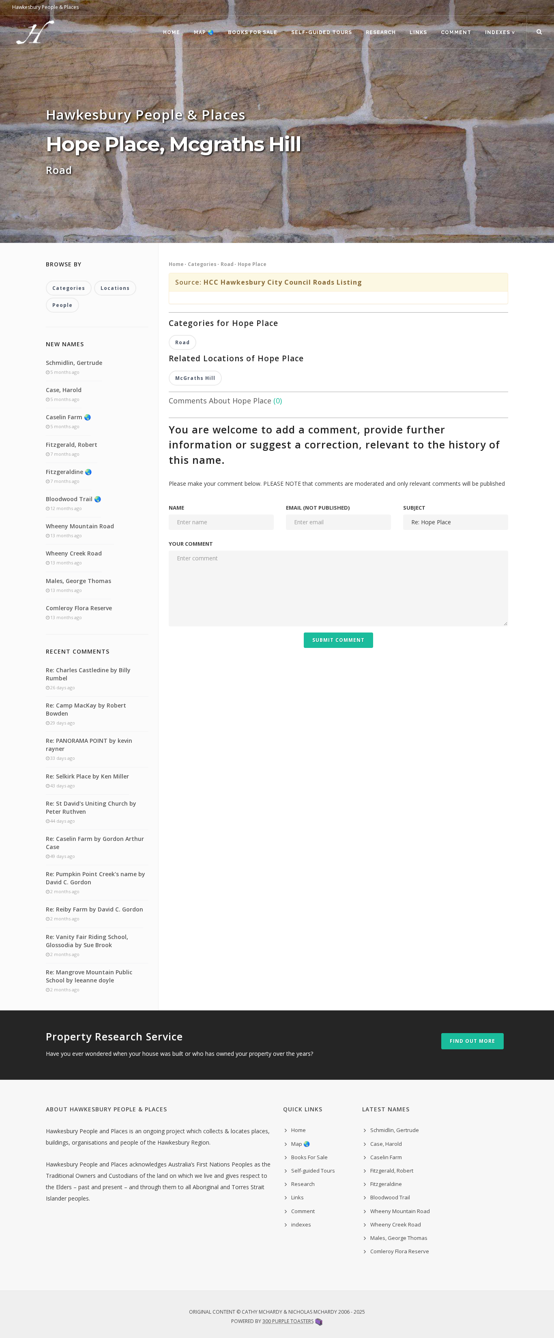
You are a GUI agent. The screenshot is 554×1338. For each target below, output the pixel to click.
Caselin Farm (386, 1157)
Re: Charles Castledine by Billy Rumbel (88, 674)
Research (381, 32)
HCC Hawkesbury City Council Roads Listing (283, 282)
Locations (115, 288)
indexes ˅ (500, 32)
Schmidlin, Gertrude (74, 363)
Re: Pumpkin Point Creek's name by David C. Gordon (95, 878)
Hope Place (252, 264)
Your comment (191, 543)
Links (418, 32)
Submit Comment (338, 640)
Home (171, 32)
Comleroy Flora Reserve (79, 608)
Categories (202, 264)
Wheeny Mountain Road (80, 526)
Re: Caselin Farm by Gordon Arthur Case (95, 843)
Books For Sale (252, 32)
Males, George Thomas (78, 581)
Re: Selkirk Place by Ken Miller (87, 776)
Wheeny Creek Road (74, 553)
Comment (456, 32)
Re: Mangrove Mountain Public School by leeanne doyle (89, 976)
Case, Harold (64, 390)
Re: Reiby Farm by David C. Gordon (94, 909)
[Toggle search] (539, 32)
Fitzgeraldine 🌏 (69, 472)
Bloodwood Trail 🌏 (73, 499)
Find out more (472, 1041)
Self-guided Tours (321, 32)
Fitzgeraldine (386, 1184)
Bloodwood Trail (390, 1197)
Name (176, 507)
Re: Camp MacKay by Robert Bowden (86, 709)
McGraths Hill (195, 378)
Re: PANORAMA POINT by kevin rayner (89, 745)
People (62, 305)
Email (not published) (318, 507)
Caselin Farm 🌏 (68, 417)
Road (227, 264)
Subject (414, 507)
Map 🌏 (204, 32)
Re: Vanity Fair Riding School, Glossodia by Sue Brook (87, 941)
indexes (301, 1224)
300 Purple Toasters (288, 1321)
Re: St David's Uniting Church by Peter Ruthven (91, 807)
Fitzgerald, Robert (71, 444)
